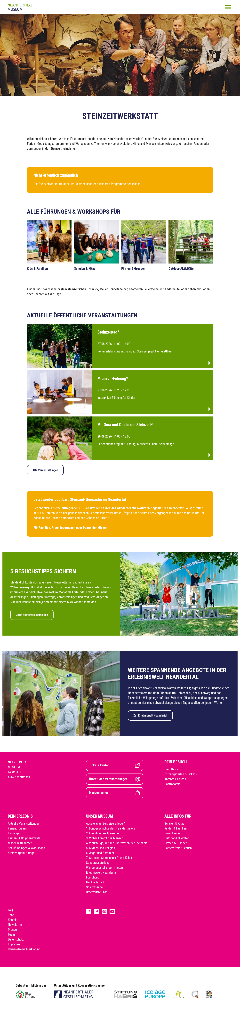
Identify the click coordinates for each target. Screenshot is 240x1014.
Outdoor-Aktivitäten (176, 838)
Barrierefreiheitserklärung (24, 949)
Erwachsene (172, 833)
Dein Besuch (172, 769)
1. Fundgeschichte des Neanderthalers (110, 828)
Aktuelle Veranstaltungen (24, 823)
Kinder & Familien (175, 828)
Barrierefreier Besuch (178, 848)
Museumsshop (99, 793)
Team (11, 934)
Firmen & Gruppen (175, 843)
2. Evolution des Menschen (103, 833)
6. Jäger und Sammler (100, 853)
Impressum (15, 944)
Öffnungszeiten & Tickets (180, 774)
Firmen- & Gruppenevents (24, 838)
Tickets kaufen (99, 765)
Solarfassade (94, 887)
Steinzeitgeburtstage (21, 853)
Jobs (11, 915)
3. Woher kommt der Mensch (104, 838)
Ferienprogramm (18, 828)
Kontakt (13, 920)
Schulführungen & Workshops (26, 848)
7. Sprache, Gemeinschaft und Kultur (109, 858)
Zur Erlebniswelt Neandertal (150, 715)
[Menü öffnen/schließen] (228, 7)
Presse (12, 930)
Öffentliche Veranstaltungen (108, 779)
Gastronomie (172, 784)
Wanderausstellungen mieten (104, 868)
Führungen (14, 833)
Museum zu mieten (20, 843)
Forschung (92, 877)
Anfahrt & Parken (175, 779)
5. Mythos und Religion (100, 848)
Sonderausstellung (98, 863)
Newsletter (15, 925)
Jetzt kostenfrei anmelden (32, 614)
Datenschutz (16, 939)
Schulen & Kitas (174, 823)
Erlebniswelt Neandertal (101, 872)
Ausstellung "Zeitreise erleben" (105, 823)
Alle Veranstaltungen (45, 470)
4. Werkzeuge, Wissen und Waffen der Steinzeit (116, 843)
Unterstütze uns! (96, 892)
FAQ (10, 910)
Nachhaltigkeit (95, 882)
